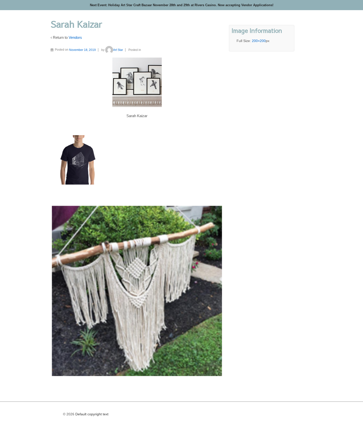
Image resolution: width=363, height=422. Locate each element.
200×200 (259, 41)
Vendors (75, 37)
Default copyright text (91, 414)
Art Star (118, 50)
